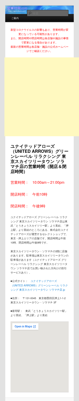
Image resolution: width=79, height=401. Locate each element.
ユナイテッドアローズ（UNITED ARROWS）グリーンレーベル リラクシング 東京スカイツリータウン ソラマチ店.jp (39, 285)
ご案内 (15, 18)
